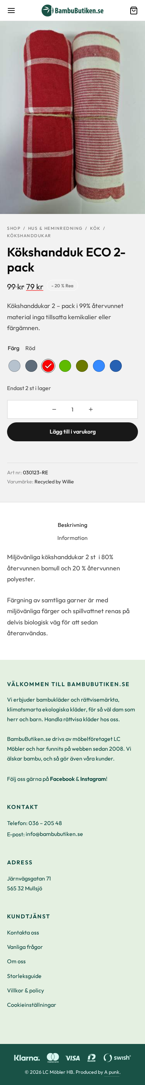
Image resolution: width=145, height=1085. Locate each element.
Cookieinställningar (31, 1004)
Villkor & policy (25, 990)
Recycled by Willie (54, 481)
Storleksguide (24, 975)
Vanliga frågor (25, 946)
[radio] (14, 366)
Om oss (16, 961)
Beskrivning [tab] (72, 524)
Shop (13, 228)
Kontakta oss (23, 932)
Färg (13, 347)
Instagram (93, 778)
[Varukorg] (134, 10)
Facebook (62, 778)
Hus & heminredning (55, 228)
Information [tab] (72, 537)
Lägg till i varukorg (73, 431)
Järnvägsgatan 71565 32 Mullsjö (29, 883)
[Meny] (11, 10)
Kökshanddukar (29, 235)
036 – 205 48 (45, 822)
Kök (95, 228)
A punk (111, 1072)
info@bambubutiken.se (54, 833)
